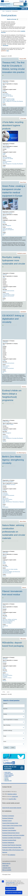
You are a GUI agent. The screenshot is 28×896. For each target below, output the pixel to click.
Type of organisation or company (10, 719)
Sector (4, 741)
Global (4, 166)
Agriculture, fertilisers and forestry (10, 619)
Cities (4, 505)
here (8, 50)
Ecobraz (24, 386)
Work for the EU (6, 863)
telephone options (12, 794)
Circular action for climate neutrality (10, 569)
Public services (6, 500)
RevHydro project (21, 253)
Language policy (6, 867)
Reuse (4, 230)
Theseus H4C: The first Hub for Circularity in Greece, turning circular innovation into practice (13, 67)
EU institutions (11, 854)
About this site (8, 780)
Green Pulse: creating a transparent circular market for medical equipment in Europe (13, 191)
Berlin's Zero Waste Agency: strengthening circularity (13, 459)
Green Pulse (23, 182)
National (4, 105)
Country (5, 714)
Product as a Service (7, 677)
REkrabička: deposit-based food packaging (13, 644)
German (4, 490)
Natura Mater (23, 521)
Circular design (6, 293)
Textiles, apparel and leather (8, 100)
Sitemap (6, 779)
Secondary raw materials (8, 96)
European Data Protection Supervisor (11, 845)
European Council (7, 820)
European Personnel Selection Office (11, 847)
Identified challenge (7, 730)
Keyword (5, 703)
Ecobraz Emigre (6, 421)
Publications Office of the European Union (13, 850)
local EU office (12, 799)
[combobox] (14, 711)
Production (5, 492)
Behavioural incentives (7, 499)
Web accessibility (6, 870)
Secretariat (5, 45)
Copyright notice (8, 773)
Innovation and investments (8, 290)
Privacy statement (8, 775)
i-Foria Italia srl (6, 144)
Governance (5, 367)
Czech (4, 667)
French (4, 563)
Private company (6, 147)
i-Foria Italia (23, 118)
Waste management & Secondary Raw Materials (13, 101)
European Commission (8, 815)
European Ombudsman (8, 842)
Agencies (4, 852)
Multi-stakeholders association (9, 484)
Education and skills (7, 572)
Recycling (5, 162)
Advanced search (23, 6)
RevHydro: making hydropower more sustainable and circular (13, 260)
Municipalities (5, 507)
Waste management (7, 94)
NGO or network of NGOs (8, 424)
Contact (6, 777)
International (5, 625)
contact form (15, 796)
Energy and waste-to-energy (8, 98)
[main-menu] (26, 8)
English (4, 90)
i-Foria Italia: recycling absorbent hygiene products (12, 125)
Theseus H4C (22, 58)
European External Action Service (10, 832)
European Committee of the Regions (11, 837)
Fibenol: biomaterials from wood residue (12, 593)
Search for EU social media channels (11, 807)
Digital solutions (6, 365)
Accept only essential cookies (13, 892)
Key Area (5, 708)
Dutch (4, 221)
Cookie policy (7, 776)
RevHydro (5, 274)
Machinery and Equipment (8, 229)
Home (3, 11)
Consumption (5, 93)
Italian (4, 154)
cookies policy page (10, 882)
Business (5, 215)
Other (4, 85)
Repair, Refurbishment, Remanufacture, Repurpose (13, 501)
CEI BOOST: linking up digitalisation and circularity (13, 318)
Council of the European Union (10, 823)
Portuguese (5, 430)
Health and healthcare (7, 228)
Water (4, 102)
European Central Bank (8, 828)
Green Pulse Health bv (7, 213)
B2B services (5, 498)
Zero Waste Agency (21, 452)
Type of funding (6, 725)
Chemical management (7, 621)
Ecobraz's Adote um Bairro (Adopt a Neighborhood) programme (11, 395)
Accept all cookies (10, 888)
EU (3, 234)
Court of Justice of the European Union (12, 825)
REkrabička (23, 638)
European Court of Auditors (9, 830)
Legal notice (7, 772)
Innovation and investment (8, 296)
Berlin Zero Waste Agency (8, 481)
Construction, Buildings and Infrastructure (11, 571)
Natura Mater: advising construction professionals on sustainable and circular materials (13, 531)
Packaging (5, 676)
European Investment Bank (9, 840)
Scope (4, 736)
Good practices (15, 11)
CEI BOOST (23, 311)
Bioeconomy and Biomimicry (9, 620)
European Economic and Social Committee (13, 835)
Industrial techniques (7, 161)
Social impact (5, 437)
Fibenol (24, 587)
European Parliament (7, 818)
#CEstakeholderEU (5, 3)
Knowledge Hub (8, 11)
